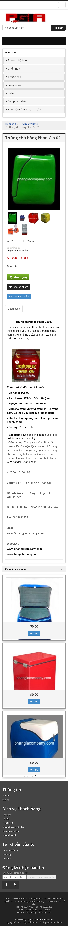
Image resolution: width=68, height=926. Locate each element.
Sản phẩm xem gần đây (13, 827)
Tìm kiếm (58, 27)
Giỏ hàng (6, 854)
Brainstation (47, 919)
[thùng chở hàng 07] (35, 742)
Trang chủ (10, 123)
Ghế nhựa (14, 68)
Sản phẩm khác (17, 101)
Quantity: (12, 266)
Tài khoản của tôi (10, 850)
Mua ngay (20, 277)
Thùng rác (14, 77)
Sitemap (6, 795)
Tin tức (5, 818)
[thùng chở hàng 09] (35, 612)
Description (14, 308)
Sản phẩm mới (9, 835)
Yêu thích (6, 858)
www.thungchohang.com (22, 554)
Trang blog (7, 822)
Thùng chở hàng (18, 60)
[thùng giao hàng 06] (35, 676)
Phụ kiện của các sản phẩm (24, 109)
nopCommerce (34, 919)
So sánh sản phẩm (10, 831)
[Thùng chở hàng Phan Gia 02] (13, 217)
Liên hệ (5, 799)
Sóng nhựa (14, 85)
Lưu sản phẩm (20, 286)
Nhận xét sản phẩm (17, 250)
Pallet (11, 93)
